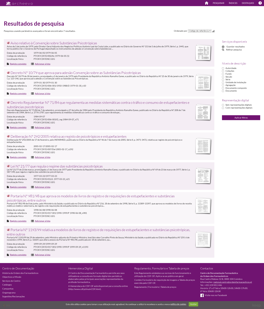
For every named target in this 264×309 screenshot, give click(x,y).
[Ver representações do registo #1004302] (203, 146)
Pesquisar (218, 3)
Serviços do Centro (11, 281)
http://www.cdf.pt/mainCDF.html (84, 289)
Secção (229, 76)
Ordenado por (180, 30)
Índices (233, 3)
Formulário (153, 287)
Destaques (248, 3)
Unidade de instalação (236, 82)
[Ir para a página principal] (17, 2)
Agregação (231, 85)
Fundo (229, 73)
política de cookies (178, 304)
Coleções (230, 71)
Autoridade (231, 68)
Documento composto (236, 88)
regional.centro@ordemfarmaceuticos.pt (232, 282)
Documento (231, 90)
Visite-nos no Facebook (216, 295)
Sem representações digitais (239, 104)
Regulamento (140, 287)
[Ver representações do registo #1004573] (203, 240)
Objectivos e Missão (11, 277)
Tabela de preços (168, 287)
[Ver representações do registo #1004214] (203, 112)
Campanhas (7, 288)
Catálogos (7, 284)
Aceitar (193, 304)
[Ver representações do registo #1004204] (203, 83)
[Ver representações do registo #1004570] (203, 206)
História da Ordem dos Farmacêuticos (20, 273)
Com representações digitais (239, 107)
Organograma (8, 292)
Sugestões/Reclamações (13, 296)
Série (228, 79)
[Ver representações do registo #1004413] (203, 176)
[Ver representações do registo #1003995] (203, 53)
